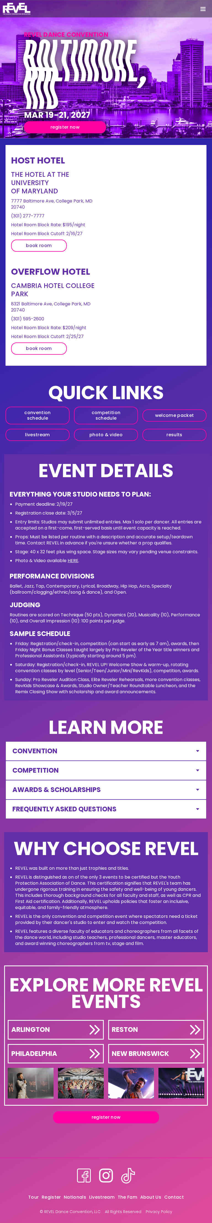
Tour (33, 1197)
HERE (73, 560)
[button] (203, 8)
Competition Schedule (106, 415)
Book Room (39, 245)
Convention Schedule (37, 415)
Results (174, 435)
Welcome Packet (174, 415)
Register (51, 1197)
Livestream (37, 435)
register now (65, 127)
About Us (150, 1197)
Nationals (75, 1197)
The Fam (127, 1197)
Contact (174, 1197)
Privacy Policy (159, 1211)
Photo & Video (106, 435)
